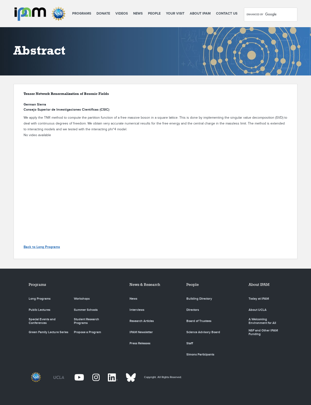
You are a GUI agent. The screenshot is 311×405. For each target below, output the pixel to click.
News (138, 13)
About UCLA (258, 310)
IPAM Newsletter (141, 332)
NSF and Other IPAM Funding (263, 332)
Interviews (137, 310)
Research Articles (142, 321)
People (154, 13)
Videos (121, 13)
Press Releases (140, 343)
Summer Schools (86, 310)
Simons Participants (200, 354)
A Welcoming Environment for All (262, 321)
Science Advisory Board (203, 332)
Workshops (82, 299)
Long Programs (40, 299)
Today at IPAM (259, 299)
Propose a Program (87, 332)
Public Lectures (39, 310)
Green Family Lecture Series (48, 332)
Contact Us (226, 13)
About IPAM (200, 13)
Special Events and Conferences (42, 321)
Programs (81, 13)
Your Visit (175, 13)
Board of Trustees (198, 321)
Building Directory (199, 299)
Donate (103, 13)
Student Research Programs (86, 321)
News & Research (145, 284)
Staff (189, 343)
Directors (192, 310)
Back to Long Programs (42, 247)
